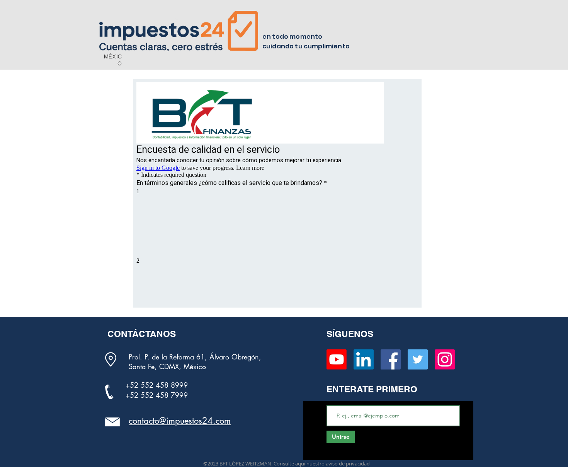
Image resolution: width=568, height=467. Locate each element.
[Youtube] (337, 359)
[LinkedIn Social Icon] (364, 359)
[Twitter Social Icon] (418, 359)
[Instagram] (445, 359)
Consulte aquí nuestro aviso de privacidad (322, 463)
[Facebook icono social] (391, 359)
